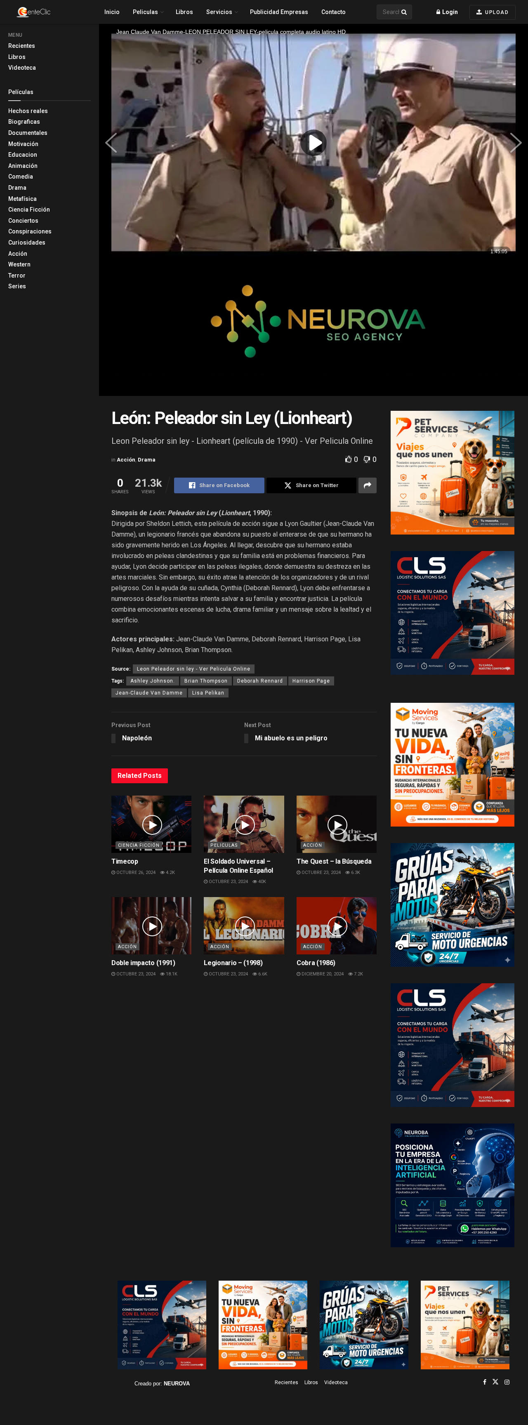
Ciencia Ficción (29, 209)
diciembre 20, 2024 (322, 974)
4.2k (170, 872)
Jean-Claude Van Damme (149, 693)
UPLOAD (496, 12)
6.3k (355, 872)
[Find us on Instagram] (506, 1382)
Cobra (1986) (316, 963)
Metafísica (22, 198)
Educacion (22, 154)
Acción (17, 253)
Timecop (124, 861)
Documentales (27, 133)
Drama (17, 187)
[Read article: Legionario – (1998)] (244, 925)
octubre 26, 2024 (135, 872)
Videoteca (22, 67)
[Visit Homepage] (47, 12)
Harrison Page (311, 681)
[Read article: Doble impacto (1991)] (151, 925)
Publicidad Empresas (279, 12)
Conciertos (23, 220)
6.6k (262, 974)
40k (261, 881)
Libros (17, 57)
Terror (17, 275)
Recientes (21, 45)
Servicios (219, 12)
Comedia (20, 176)
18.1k (171, 974)
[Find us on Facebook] (484, 1382)
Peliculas (145, 12)
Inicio (112, 12)
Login (449, 12)
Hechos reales (28, 111)
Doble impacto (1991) (143, 963)
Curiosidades (26, 242)
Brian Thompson (206, 681)
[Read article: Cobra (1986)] (337, 925)
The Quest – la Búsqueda (334, 861)
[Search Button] (404, 12)
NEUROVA (177, 1383)
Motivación (23, 144)
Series (17, 286)
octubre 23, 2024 (227, 881)
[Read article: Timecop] (151, 824)
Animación (23, 166)
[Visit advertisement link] (313, 329)
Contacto (333, 12)
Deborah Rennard (260, 681)
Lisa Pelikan (208, 693)
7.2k (358, 974)
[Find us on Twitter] (495, 1382)
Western (19, 264)
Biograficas (24, 121)
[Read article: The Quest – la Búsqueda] (337, 824)
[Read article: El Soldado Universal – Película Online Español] (244, 824)
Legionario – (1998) (233, 963)
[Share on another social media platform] (367, 485)
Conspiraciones (30, 231)
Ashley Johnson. (152, 681)
